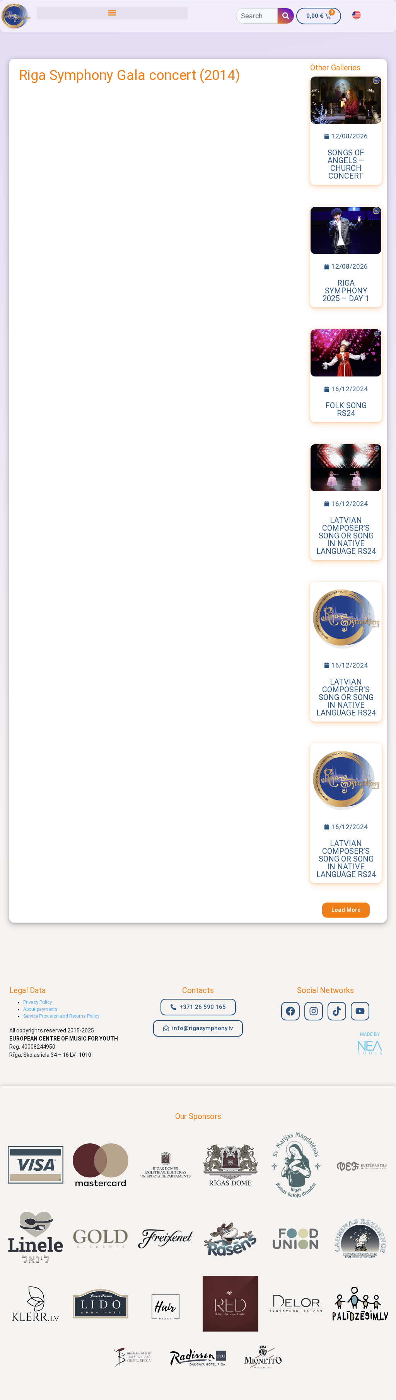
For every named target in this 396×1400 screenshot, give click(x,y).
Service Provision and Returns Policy (61, 1016)
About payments (40, 1009)
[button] (112, 13)
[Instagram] (313, 1011)
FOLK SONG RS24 (346, 409)
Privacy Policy (37, 1002)
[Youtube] (360, 1011)
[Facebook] (290, 1011)
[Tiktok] (337, 1011)
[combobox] (257, 16)
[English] (356, 15)
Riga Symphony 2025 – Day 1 (346, 290)
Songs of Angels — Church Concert (346, 164)
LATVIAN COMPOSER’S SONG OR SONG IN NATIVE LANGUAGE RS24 (346, 536)
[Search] (286, 16)
